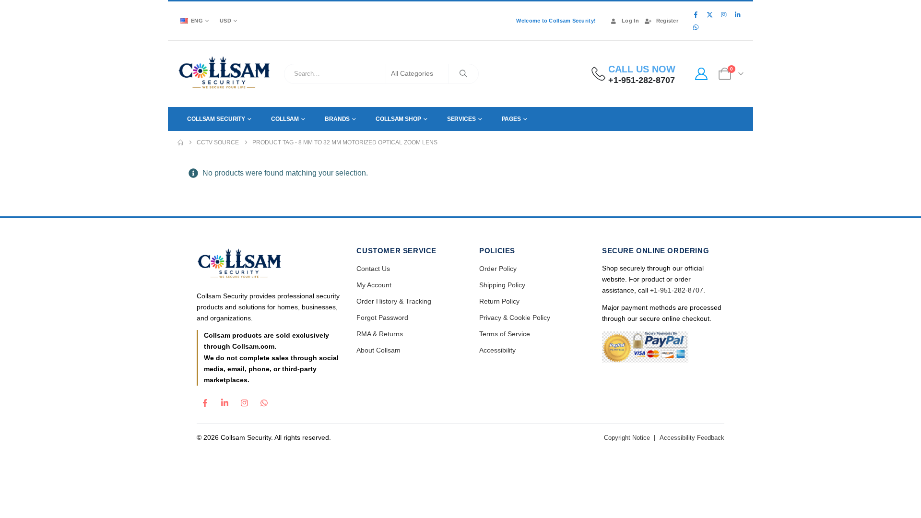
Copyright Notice (627, 437)
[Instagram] (723, 14)
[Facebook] (695, 14)
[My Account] (701, 74)
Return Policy (499, 301)
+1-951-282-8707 (676, 290)
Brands (337, 119)
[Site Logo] (224, 74)
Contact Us (373, 268)
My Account (373, 285)
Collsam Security (216, 119)
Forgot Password (382, 317)
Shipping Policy (502, 285)
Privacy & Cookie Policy (514, 317)
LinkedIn (224, 400)
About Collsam (378, 350)
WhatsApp (264, 400)
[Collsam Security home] (268, 264)
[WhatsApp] (695, 27)
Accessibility (497, 350)
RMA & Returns (379, 334)
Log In (630, 21)
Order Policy (498, 268)
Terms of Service (504, 334)
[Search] (463, 73)
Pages (511, 119)
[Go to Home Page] (180, 142)
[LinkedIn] (737, 14)
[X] (709, 14)
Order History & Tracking (393, 301)
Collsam (285, 119)
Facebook (205, 400)
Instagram (244, 400)
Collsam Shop (398, 119)
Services (461, 119)
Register (667, 21)
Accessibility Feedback (692, 437)
